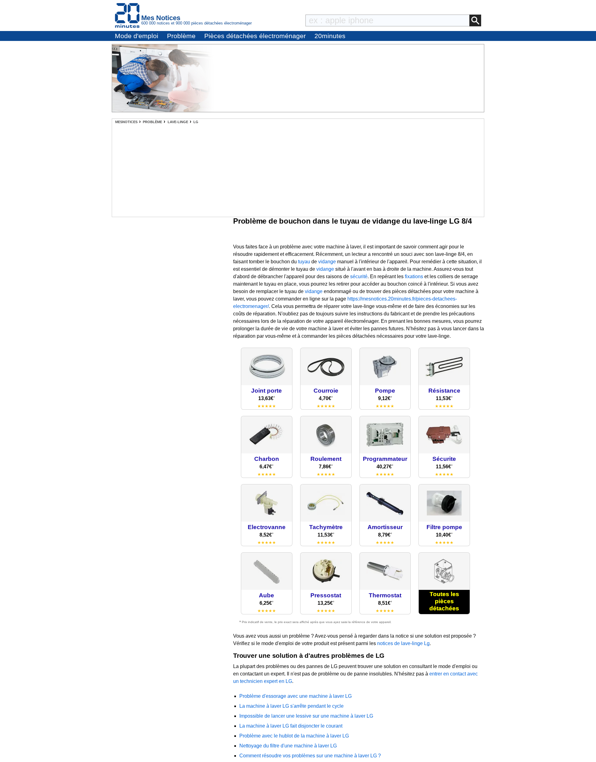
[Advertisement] (298, 170)
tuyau (304, 261)
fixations (414, 276)
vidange (327, 261)
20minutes (329, 35)
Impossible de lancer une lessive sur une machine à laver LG (306, 716)
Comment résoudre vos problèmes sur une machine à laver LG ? (310, 755)
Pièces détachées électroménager (255, 35)
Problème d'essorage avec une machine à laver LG (295, 696)
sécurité (359, 276)
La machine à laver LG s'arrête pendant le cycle (291, 706)
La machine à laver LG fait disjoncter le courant (290, 726)
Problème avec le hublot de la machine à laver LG (294, 735)
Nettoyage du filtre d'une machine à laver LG (288, 745)
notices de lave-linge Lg (403, 643)
